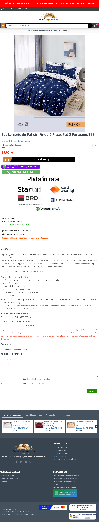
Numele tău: (5, 360)
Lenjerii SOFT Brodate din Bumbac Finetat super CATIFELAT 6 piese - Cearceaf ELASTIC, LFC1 (21, 425)
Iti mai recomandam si (13, 415)
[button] (2, 426)
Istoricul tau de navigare (33, 415)
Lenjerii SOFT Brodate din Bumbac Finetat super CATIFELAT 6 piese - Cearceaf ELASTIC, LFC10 (53, 425)
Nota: (3, 383)
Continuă (91, 391)
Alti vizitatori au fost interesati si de (60, 415)
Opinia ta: (4, 365)
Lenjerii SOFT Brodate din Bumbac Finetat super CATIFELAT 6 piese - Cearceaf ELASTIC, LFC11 (85, 425)
